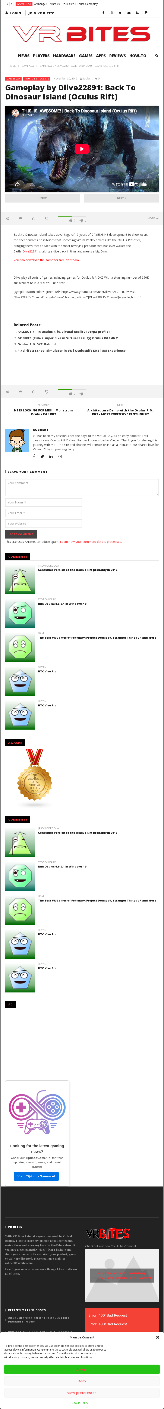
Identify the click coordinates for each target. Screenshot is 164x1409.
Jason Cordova (48, 565)
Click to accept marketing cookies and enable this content (122, 1275)
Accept (82, 1369)
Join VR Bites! (41, 13)
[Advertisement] (82, 371)
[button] (157, 1337)
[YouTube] (112, 13)
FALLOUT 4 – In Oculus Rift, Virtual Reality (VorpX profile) (64, 332)
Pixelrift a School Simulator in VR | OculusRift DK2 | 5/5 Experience (72, 351)
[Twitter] (120, 13)
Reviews (117, 55)
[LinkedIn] (51, 456)
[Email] (129, 13)
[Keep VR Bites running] (146, 13)
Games (85, 55)
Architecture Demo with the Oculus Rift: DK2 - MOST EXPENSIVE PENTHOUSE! (120, 410)
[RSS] (137, 13)
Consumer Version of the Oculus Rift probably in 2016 (77, 570)
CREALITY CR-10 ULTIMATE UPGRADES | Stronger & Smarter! (66, 4)
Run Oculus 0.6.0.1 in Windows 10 (62, 604)
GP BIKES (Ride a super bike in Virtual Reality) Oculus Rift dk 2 (68, 338)
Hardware (64, 55)
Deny (82, 1381)
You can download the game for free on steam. (46, 260)
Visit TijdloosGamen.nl (36, 1176)
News (23, 55)
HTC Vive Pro (47, 671)
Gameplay (24, 4)
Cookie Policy (80, 1403)
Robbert (87, 78)
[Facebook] (103, 13)
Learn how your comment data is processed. (91, 542)
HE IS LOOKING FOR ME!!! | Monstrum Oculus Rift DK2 (43, 410)
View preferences (82, 1393)
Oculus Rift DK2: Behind (37, 344)
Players (41, 55)
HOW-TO (137, 55)
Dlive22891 (30, 251)
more (152, 218)
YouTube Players (36, 78)
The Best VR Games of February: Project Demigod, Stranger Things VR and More (97, 637)
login (15, 13)
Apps (101, 55)
